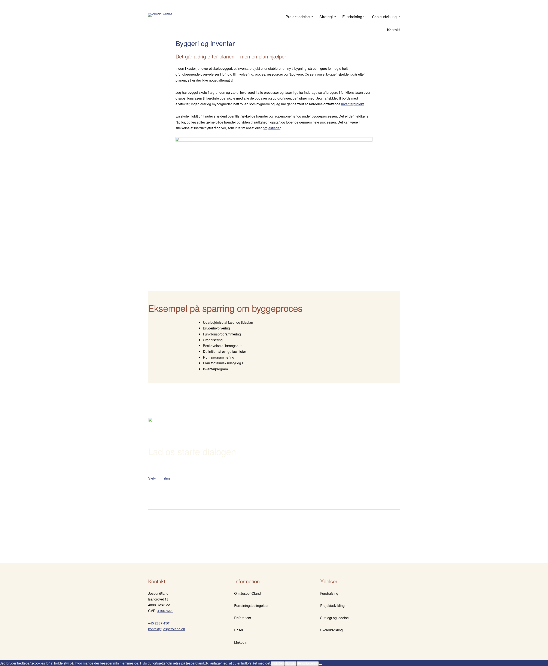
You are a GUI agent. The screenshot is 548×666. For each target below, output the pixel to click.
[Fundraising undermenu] (364, 16)
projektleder (271, 127)
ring (167, 478)
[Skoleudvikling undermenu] (399, 16)
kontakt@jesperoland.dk (166, 628)
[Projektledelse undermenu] (312, 16)
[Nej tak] (320, 664)
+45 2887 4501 (159, 623)
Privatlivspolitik (307, 663)
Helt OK (278, 663)
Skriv (152, 478)
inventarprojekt (352, 103)
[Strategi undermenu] (335, 16)
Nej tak (290, 663)
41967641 (165, 610)
